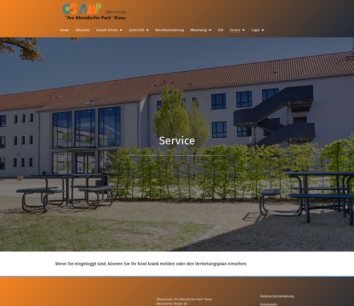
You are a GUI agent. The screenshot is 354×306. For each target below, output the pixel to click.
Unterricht (136, 30)
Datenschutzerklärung (277, 296)
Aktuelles (82, 30)
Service (235, 30)
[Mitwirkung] (209, 30)
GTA (220, 30)
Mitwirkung (198, 30)
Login (255, 30)
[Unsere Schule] (120, 30)
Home (64, 30)
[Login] (262, 30)
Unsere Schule (107, 30)
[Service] (242, 30)
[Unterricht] (146, 30)
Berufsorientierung (169, 30)
